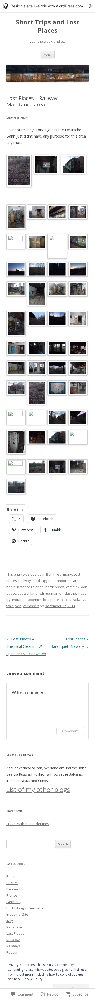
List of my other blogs (38, 789)
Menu (48, 55)
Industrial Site (17, 914)
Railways (25, 580)
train (10, 606)
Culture (12, 882)
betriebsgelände (30, 587)
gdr (41, 593)
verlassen (31, 606)
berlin (11, 587)
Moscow (13, 939)
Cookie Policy (32, 979)
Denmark (13, 889)
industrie (69, 593)
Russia (11, 952)
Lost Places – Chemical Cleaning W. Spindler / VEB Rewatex (26, 646)
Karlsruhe (14, 927)
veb (18, 606)
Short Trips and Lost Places (47, 26)
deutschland (27, 593)
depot (11, 593)
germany (53, 593)
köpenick (34, 599)
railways (79, 599)
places (66, 599)
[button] (20, 172)
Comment (70, 731)
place (54, 599)
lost (46, 599)
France (11, 895)
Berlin (50, 574)
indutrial (18, 599)
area (77, 580)
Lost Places (15, 933)
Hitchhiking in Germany (24, 908)
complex (72, 587)
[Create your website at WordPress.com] (47, 6)
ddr (84, 587)
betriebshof (54, 587)
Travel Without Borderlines (27, 823)
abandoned (62, 580)
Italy (9, 920)
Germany (64, 574)
